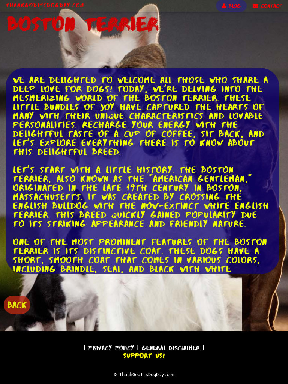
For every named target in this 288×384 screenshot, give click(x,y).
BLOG (233, 6)
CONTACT (270, 6)
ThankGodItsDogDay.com (45, 5)
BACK (17, 304)
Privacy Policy (111, 347)
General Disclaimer (171, 347)
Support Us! (144, 355)
